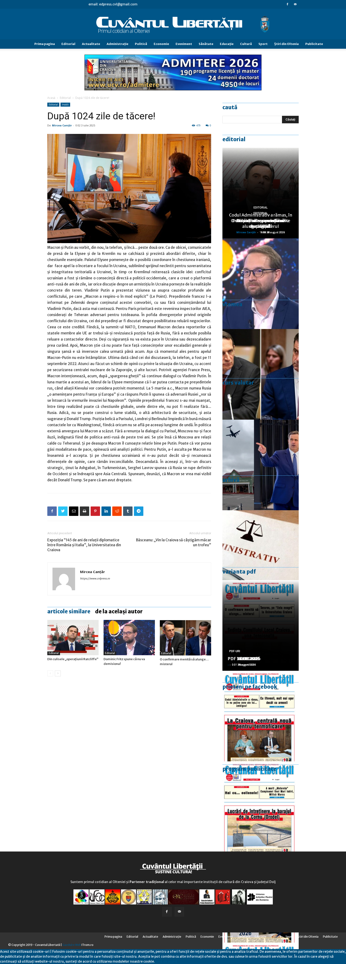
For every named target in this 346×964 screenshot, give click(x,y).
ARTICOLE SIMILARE (68, 611)
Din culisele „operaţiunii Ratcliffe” (72, 659)
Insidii (65, 104)
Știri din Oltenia (286, 44)
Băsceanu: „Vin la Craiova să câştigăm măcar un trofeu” (173, 542)
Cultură (246, 44)
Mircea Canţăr (62, 125)
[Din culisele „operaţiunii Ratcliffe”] (73, 637)
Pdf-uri (234, 651)
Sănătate (206, 44)
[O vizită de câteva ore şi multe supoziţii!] (260, 465)
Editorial (68, 44)
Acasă (51, 98)
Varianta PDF (239, 571)
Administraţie (117, 44)
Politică (141, 44)
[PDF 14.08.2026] (260, 806)
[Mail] (295, 4)
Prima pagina (44, 44)
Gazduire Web (71, 945)
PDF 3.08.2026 (243, 658)
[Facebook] (287, 4)
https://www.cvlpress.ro (95, 578)
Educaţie (226, 44)
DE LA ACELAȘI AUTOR (119, 611)
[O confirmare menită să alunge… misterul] (185, 637)
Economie (161, 44)
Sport (263, 44)
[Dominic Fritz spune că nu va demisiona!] (129, 637)
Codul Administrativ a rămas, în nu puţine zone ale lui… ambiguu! (260, 220)
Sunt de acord (166, 961)
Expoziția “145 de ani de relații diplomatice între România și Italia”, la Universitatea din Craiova (84, 545)
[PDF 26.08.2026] (260, 716)
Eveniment (184, 44)
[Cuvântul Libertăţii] (173, 24)
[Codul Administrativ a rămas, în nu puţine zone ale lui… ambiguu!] (260, 555)
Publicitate (314, 44)
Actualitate (91, 44)
